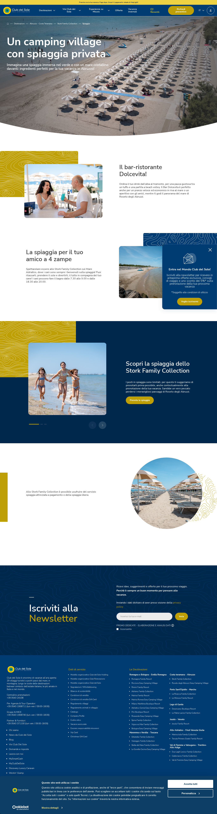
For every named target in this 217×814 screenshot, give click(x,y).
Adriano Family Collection (142, 691)
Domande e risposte (19, 749)
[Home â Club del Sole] (16, 10)
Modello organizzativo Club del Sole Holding (89, 674)
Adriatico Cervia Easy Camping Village (148, 708)
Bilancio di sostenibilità (80, 691)
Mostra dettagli (50, 807)
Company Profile (77, 716)
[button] (210, 10)
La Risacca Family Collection (184, 694)
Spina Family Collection (141, 720)
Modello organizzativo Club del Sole (86, 683)
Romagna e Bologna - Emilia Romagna (147, 674)
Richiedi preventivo (181, 10)
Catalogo (74, 712)
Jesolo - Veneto (177, 719)
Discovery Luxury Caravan (21, 768)
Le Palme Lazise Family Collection (186, 713)
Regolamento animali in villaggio (84, 707)
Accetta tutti (190, 784)
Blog (11, 739)
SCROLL (108, 81)
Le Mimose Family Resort (182, 698)
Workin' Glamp (16, 772)
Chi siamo (14, 730)
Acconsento (126, 629)
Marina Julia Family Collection (184, 734)
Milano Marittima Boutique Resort (146, 703)
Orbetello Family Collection (143, 737)
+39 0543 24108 (15, 697)
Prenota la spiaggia (140, 400)
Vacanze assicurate (79, 724)
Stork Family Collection (67, 24)
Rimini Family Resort (140, 687)
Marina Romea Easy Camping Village (147, 699)
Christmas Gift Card (79, 736)
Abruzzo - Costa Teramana (41, 24)
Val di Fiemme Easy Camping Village (187, 760)
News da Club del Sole (20, 734)
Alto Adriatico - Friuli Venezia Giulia (187, 730)
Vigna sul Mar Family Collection (145, 724)
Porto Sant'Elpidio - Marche (183, 689)
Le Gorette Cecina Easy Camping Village (148, 749)
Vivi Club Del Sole (18, 744)
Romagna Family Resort (142, 679)
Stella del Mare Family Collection (145, 745)
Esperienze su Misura (96, 10)
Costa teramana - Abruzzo (182, 674)
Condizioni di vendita (79, 695)
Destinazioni (45, 10)
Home (10, 24)
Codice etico (76, 720)
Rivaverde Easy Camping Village (145, 716)
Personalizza (189, 793)
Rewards (154, 11)
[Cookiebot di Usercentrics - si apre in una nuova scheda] (20, 807)
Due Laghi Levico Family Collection (186, 752)
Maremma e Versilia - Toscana (143, 732)
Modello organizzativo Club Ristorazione (88, 679)
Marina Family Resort (140, 695)
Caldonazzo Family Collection (184, 756)
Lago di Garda (176, 704)
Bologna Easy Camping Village (144, 728)
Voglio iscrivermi (189, 301)
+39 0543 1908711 (16, 706)
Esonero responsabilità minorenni (85, 728)
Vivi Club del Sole (69, 10)
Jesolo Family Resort (180, 723)
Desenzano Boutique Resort (184, 709)
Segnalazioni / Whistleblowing (83, 687)
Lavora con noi (16, 753)
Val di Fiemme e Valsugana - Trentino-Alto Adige (188, 746)
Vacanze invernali (132, 10)
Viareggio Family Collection (143, 741)
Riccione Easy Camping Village (145, 683)
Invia (181, 616)
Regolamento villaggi (79, 703)
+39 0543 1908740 (16, 714)
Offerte (119, 10)
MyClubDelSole (16, 763)
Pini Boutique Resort (140, 712)
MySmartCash (16, 758)
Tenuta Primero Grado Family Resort (187, 738)
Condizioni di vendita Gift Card (84, 699)
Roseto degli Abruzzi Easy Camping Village (190, 683)
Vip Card (74, 732)
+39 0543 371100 (16, 723)
